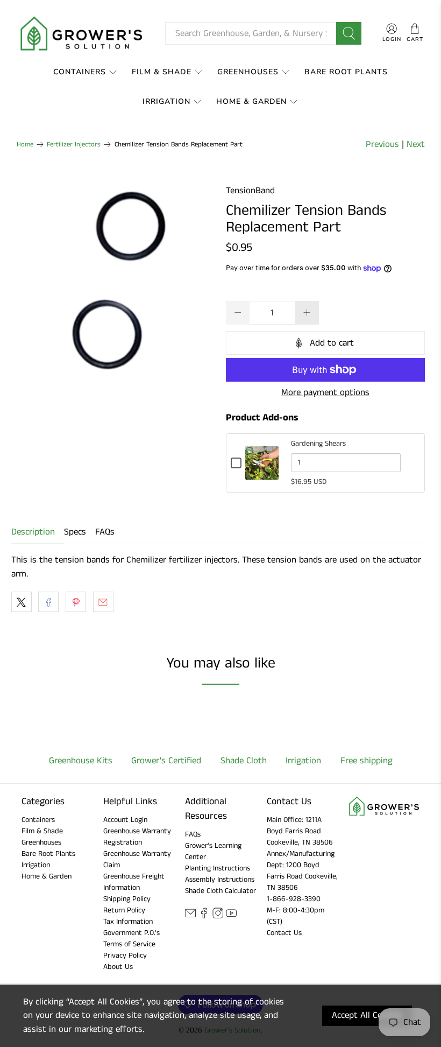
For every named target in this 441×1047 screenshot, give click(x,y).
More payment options (325, 392)
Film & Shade (161, 72)
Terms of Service (129, 944)
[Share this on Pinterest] (76, 602)
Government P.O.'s (131, 932)
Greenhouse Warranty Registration (137, 837)
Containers (79, 72)
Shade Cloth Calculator (220, 891)
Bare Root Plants (346, 72)
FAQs (105, 531)
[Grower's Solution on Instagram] (217, 916)
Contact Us (284, 932)
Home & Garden (251, 101)
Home (25, 144)
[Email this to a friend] (103, 602)
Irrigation (166, 101)
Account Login (125, 819)
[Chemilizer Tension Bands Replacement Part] (116, 283)
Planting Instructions (217, 868)
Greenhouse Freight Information (134, 882)
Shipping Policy (127, 899)
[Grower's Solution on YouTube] (231, 916)
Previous (382, 144)
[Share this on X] (21, 602)
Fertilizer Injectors (74, 144)
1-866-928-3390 (294, 899)
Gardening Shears (318, 443)
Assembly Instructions (219, 879)
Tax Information (128, 921)
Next (416, 144)
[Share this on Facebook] (48, 602)
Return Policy (124, 910)
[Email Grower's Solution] (190, 916)
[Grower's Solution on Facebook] (203, 916)
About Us (118, 966)
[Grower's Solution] (82, 33)
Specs (75, 531)
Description (33, 531)
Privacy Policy (125, 955)
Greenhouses (248, 72)
